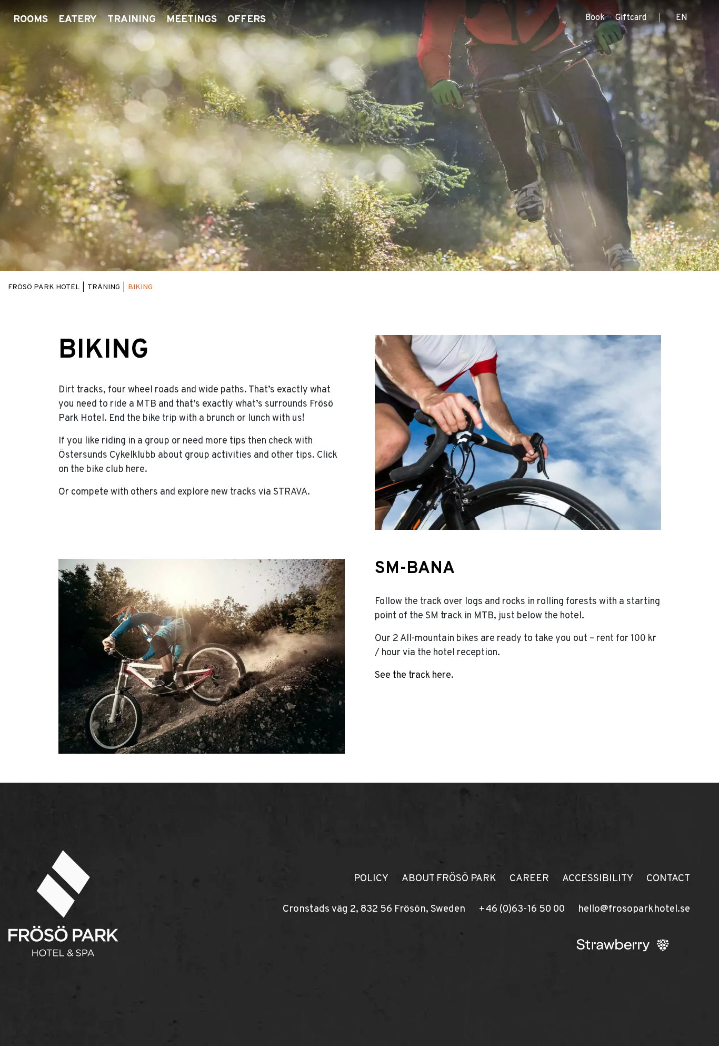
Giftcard (630, 18)
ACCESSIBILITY (597, 878)
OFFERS (246, 19)
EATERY (77, 19)
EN (681, 18)
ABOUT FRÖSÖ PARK (449, 878)
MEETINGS (191, 19)
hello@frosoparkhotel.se (634, 909)
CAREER (529, 878)
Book (595, 18)
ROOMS (30, 19)
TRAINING (131, 19)
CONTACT (668, 878)
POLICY (371, 878)
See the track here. (414, 675)
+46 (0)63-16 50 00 (521, 909)
